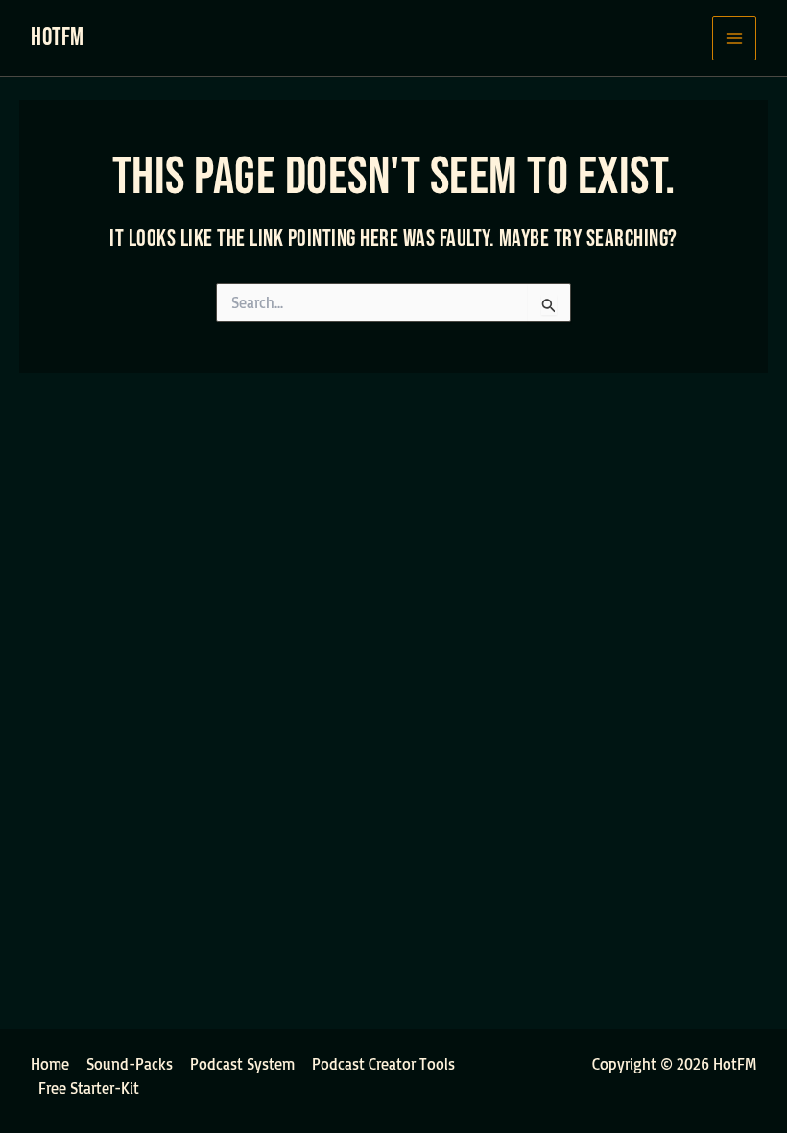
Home (50, 1063)
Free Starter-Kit (88, 1087)
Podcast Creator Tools (383, 1063)
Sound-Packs (129, 1063)
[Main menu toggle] (734, 38)
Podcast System (242, 1063)
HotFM (57, 38)
